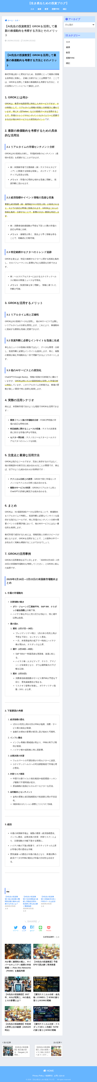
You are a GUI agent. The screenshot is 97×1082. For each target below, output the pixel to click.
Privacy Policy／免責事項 (43, 1076)
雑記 (64, 9)
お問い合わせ (59, 1076)
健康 (39, 9)
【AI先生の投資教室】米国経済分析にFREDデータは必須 (48, 899)
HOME (50, 1070)
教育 (46, 9)
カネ (32, 9)
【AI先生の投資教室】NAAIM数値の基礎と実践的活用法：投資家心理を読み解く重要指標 (30, 901)
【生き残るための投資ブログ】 (50, 3)
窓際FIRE (55, 9)
